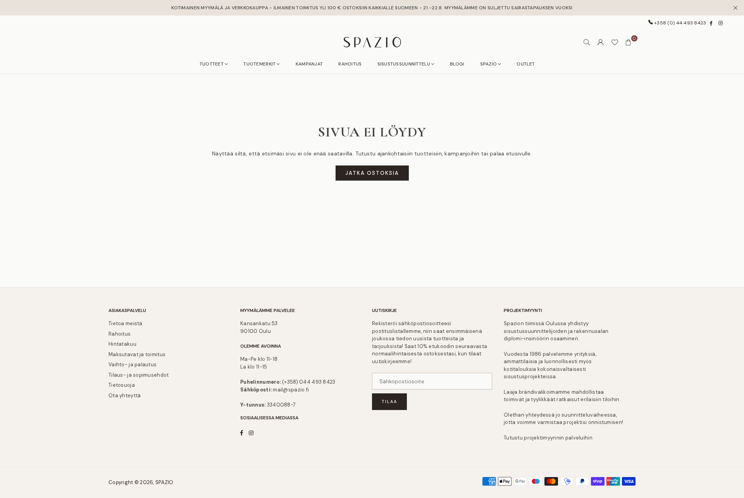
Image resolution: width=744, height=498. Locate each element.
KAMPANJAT (309, 64)
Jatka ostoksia (372, 173)
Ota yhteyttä (124, 395)
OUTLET (526, 64)
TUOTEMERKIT (259, 64)
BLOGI (457, 64)
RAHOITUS (350, 64)
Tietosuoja (121, 385)
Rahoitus (119, 334)
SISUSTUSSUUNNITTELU (403, 64)
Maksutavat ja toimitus (136, 354)
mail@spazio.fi (291, 389)
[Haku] (587, 42)
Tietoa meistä (125, 323)
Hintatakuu (122, 344)
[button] (629, 42)
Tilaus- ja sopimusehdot (138, 375)
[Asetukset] (601, 42)
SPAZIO (488, 64)
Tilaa (389, 401)
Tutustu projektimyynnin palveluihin (548, 437)
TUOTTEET (212, 64)
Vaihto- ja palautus (132, 364)
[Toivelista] (615, 42)
